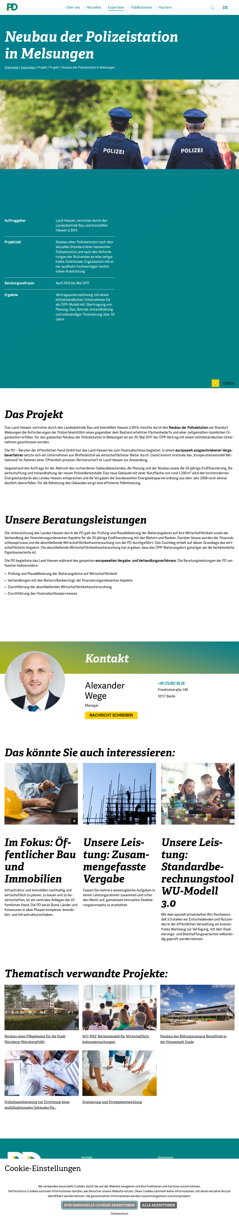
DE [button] (225, 7)
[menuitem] (71, 7)
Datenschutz (119, 1214)
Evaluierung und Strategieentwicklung (112, 1102)
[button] (212, 7)
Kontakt (86, 1158)
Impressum (165, 1158)
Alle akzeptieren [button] (158, 1205)
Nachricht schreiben (111, 715)
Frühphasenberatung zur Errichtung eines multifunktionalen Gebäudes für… (36, 1105)
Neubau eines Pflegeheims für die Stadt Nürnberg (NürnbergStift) (35, 1039)
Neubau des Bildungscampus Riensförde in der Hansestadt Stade (193, 1039)
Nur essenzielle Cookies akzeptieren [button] (99, 1205)
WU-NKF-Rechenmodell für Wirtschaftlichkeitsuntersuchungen (116, 1039)
